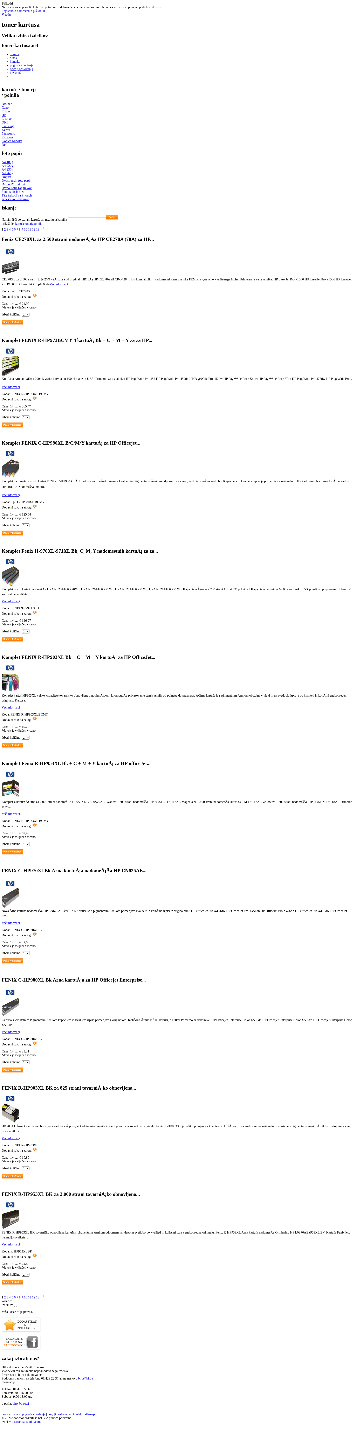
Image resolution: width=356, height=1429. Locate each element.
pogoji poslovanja (21, 69)
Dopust (6, 177)
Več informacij (59, 284)
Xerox (6, 130)
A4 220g (7, 165)
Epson (6, 111)
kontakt (15, 61)
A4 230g (7, 169)
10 (25, 229)
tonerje (29, 223)
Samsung (8, 126)
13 (37, 229)
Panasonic (8, 133)
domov (14, 54)
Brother (7, 104)
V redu (6, 14)
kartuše (20, 223)
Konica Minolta (12, 141)
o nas (13, 58)
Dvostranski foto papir (16, 180)
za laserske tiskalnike (15, 199)
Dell (4, 144)
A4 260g (7, 173)
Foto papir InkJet (13, 191)
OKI (5, 122)
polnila (37, 223)
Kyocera (7, 137)
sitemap (90, 1414)
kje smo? (15, 72)
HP (4, 115)
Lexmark (7, 118)
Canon (6, 107)
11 (29, 229)
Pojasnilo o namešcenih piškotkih (23, 11)
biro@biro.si (86, 1378)
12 (33, 229)
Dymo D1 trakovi (13, 184)
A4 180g (7, 162)
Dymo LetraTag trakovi (17, 188)
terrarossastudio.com (27, 1421)
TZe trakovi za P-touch (17, 195)
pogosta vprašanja (21, 65)
